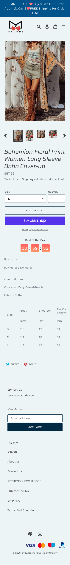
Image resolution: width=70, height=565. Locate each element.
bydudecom (28, 553)
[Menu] (63, 26)
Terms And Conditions (22, 510)
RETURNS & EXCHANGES (24, 481)
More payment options (35, 229)
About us (13, 461)
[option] (18, 136)
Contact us (14, 471)
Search (12, 451)
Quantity (53, 191)
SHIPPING (13, 500)
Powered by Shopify (46, 553)
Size (7, 191)
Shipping (27, 179)
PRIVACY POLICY (18, 491)
